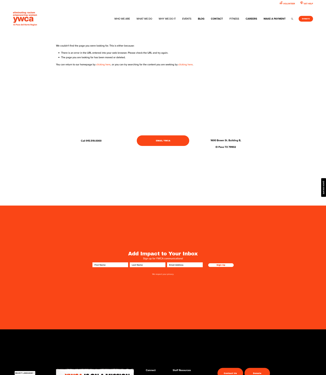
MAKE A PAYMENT (275, 18)
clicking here (103, 64)
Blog (201, 18)
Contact (217, 18)
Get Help (306, 3)
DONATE (306, 19)
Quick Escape (324, 187)
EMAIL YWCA (163, 141)
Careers (251, 18)
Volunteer (287, 3)
